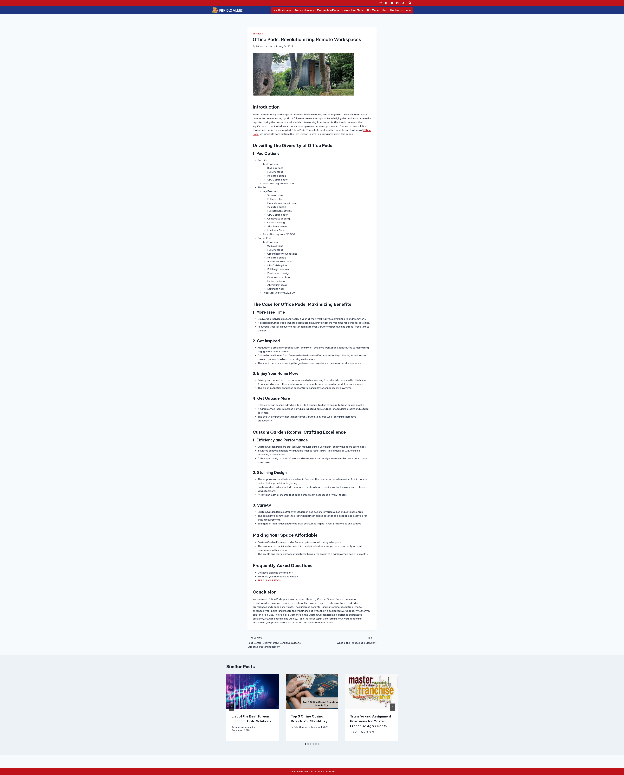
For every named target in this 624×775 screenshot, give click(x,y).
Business (258, 34)
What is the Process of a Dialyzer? (357, 640)
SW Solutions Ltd (264, 46)
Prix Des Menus (282, 10)
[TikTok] (403, 2)
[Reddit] (386, 2)
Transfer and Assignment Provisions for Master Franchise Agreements (370, 721)
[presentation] (252, 691)
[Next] (392, 707)
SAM (355, 732)
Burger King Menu (353, 10)
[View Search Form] (410, 3)
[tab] (305, 744)
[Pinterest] (397, 2)
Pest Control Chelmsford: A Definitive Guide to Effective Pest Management (274, 642)
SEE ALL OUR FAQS (269, 580)
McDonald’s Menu (328, 10)
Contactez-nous (400, 10)
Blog (384, 10)
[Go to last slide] (231, 707)
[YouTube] (391, 2)
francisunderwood (243, 727)
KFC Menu (372, 10)
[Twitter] (380, 2)
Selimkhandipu (301, 727)
